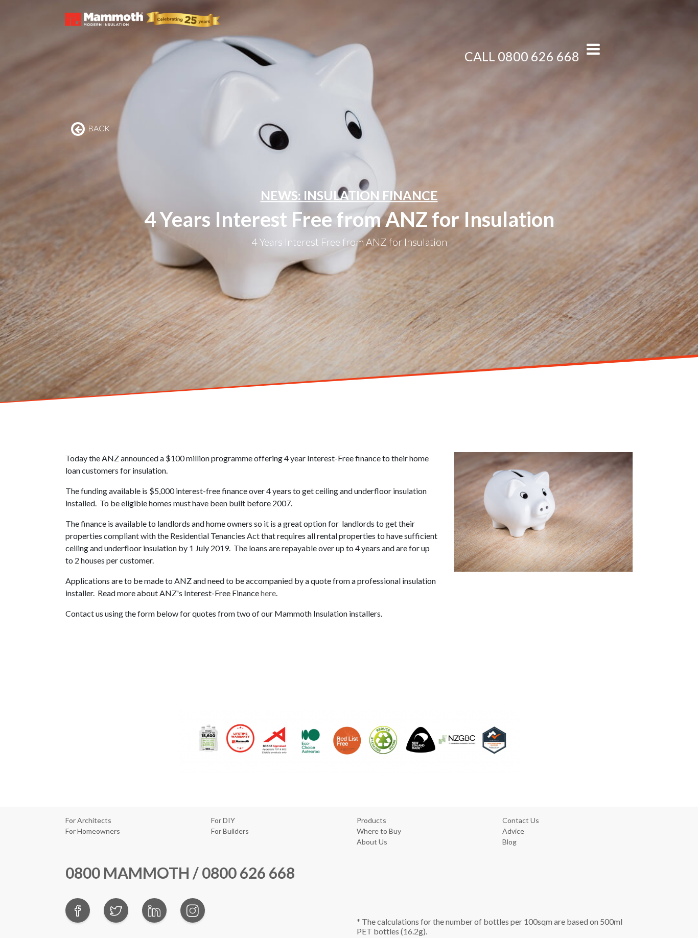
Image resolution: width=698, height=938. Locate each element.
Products (371, 820)
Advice (513, 831)
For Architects (88, 820)
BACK (98, 128)
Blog (509, 841)
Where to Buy (379, 831)
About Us (372, 841)
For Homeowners (92, 831)
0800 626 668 (538, 56)
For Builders (230, 831)
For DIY (223, 820)
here (268, 593)
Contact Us (520, 820)
